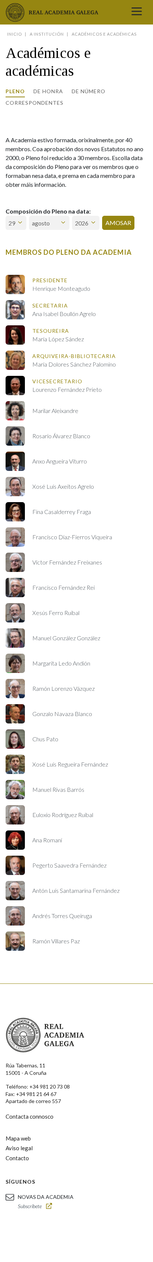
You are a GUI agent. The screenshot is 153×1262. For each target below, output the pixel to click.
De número (88, 91)
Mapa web (18, 1138)
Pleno (15, 91)
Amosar (118, 222)
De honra (48, 91)
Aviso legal (19, 1148)
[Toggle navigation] (136, 12)
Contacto (17, 1158)
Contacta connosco (29, 1116)
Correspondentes (35, 103)
